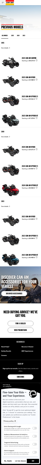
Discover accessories (14, 294)
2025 (12, 35)
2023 (24, 35)
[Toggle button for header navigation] (3, 2)
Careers (4, 355)
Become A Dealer (27, 347)
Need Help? (5, 347)
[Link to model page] (20, 60)
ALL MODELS (5, 35)
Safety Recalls (6, 351)
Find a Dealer (20, 324)
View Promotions (20, 330)
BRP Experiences (27, 351)
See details (5, 48)
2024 (18, 35)
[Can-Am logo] (10, 2)
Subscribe (20, 377)
